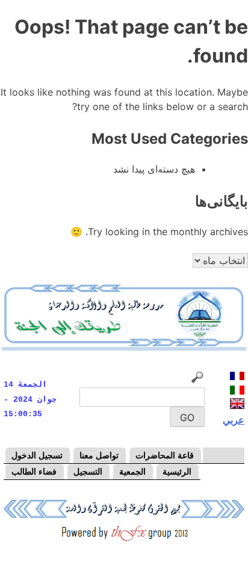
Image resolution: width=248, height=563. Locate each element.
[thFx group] (124, 540)
